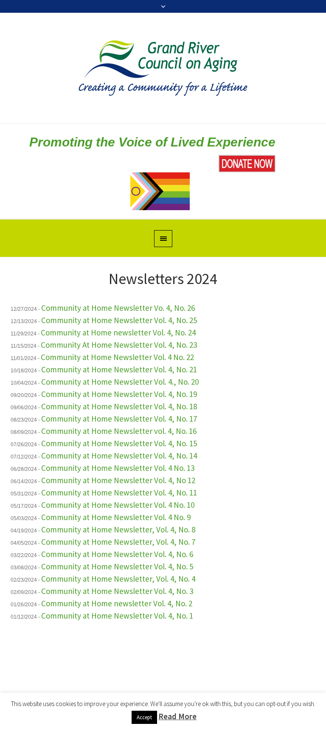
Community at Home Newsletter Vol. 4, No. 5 (117, 566)
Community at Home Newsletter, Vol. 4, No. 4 (118, 579)
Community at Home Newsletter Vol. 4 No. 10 (117, 505)
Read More (177, 716)
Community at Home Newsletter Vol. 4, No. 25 (119, 320)
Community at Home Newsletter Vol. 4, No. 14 (119, 455)
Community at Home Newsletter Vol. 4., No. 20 (120, 382)
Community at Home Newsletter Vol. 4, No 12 (118, 480)
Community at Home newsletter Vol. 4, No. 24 (118, 332)
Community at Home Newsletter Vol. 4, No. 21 (119, 369)
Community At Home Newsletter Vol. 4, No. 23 (119, 345)
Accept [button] (144, 717)
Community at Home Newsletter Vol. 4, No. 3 (117, 591)
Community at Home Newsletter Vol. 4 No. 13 (117, 468)
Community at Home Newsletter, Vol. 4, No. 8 (118, 529)
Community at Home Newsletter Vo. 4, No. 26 (118, 308)
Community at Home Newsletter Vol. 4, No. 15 (119, 443)
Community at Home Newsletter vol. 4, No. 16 (119, 431)
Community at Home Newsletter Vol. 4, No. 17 (119, 419)
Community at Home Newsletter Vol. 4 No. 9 (116, 517)
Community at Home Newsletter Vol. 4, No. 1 (117, 616)
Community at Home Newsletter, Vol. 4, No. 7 (118, 542)
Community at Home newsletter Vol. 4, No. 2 (116, 603)
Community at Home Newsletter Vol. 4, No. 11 (119, 492)
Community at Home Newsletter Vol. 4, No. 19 (119, 394)
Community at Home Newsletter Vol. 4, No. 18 (119, 406)
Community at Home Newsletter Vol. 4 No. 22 (117, 357)
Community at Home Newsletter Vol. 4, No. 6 (117, 554)
